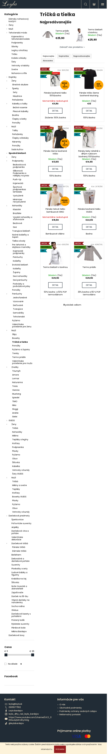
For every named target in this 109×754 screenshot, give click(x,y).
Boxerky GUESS (19, 496)
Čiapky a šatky (19, 118)
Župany (16, 272)
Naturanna (17, 382)
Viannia (15, 390)
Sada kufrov (17, 149)
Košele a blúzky (18, 58)
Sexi (15, 227)
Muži (11, 28)
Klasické (17, 209)
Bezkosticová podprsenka (19, 165)
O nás (62, 704)
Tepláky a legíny (20, 439)
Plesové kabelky (20, 111)
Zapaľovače (17, 592)
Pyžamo (16, 320)
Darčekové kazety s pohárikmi (21, 615)
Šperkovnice (17, 519)
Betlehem (16, 554)
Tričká (15, 428)
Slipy (14, 334)
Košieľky (17, 260)
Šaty (13, 61)
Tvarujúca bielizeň (21, 230)
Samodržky (18, 312)
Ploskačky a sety (19, 568)
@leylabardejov (16, 723)
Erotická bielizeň (20, 264)
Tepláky (16, 489)
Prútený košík (18, 620)
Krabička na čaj (18, 578)
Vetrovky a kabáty (20, 65)
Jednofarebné (20, 297)
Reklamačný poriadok (70, 714)
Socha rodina (18, 606)
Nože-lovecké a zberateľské (19, 587)
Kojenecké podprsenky (18, 252)
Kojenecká (18, 183)
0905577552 (15, 707)
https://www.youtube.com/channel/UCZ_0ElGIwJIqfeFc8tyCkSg (30, 718)
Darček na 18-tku (19, 596)
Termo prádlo (19, 357)
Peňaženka (17, 99)
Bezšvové (17, 223)
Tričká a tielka (20, 342)
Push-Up (17, 179)
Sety (15, 92)
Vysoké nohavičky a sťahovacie (22, 218)
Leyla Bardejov (16, 710)
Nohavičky (17, 205)
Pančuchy (18, 257)
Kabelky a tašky (19, 103)
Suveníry (15, 564)
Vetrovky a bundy (21, 470)
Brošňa (15, 115)
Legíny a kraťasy (19, 50)
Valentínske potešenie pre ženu (21, 325)
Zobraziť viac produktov (71, 47)
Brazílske (17, 213)
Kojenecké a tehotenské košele (20, 37)
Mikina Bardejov (19, 631)
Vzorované (18, 301)
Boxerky (16, 338)
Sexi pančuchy (20, 280)
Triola (15, 386)
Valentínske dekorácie (17, 538)
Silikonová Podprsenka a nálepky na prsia (21, 173)
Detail (55, 110)
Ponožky (16, 122)
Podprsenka (18, 447)
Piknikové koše (18, 627)
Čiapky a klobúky (20, 137)
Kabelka (16, 466)
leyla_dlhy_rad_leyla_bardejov (24, 713)
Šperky (15, 88)
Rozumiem (60, 749)
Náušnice (17, 96)
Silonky (14, 46)
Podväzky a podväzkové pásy (21, 285)
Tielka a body (18, 240)
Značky (14, 367)
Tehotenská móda (18, 32)
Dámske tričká (19, 551)
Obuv (15, 458)
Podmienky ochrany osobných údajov (78, 711)
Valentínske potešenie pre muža (22, 362)
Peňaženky (17, 134)
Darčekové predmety (19, 515)
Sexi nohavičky (20, 276)
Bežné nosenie (20, 107)
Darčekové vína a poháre (20, 532)
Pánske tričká (18, 547)
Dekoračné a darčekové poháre (20, 559)
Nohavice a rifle (19, 73)
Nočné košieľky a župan (20, 236)
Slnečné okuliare (20, 84)
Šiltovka (16, 462)
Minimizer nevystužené (19, 200)
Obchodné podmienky (70, 707)
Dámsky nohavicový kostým (19, 20)
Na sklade (15, 663)
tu (51, 749)
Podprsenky (17, 42)
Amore (15, 374)
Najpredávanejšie (81, 56)
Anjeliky (15, 527)
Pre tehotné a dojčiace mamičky (21, 246)
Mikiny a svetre (19, 485)
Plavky (15, 451)
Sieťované (18, 305)
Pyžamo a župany (21, 349)
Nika (14, 405)
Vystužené (18, 195)
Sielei (14, 416)
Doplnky (12, 77)
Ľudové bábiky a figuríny (19, 573)
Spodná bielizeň (17, 153)
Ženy (11, 25)
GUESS (12, 420)
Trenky (15, 353)
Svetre (14, 69)
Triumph (16, 371)
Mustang (16, 393)
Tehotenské (19, 316)
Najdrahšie (64, 56)
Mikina (15, 435)
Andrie (15, 412)
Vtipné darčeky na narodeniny (20, 601)
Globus (14, 610)
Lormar (15, 378)
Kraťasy (16, 443)
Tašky (15, 130)
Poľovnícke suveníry (21, 523)
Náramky (16, 141)
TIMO (14, 401)
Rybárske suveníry (20, 623)
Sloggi (15, 409)
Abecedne (48, 60)
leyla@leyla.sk (15, 704)
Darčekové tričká (19, 543)
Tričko (14, 54)
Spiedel (15, 397)
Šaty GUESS (17, 473)
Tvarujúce (18, 309)
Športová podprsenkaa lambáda (19, 189)
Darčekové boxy (16, 635)
